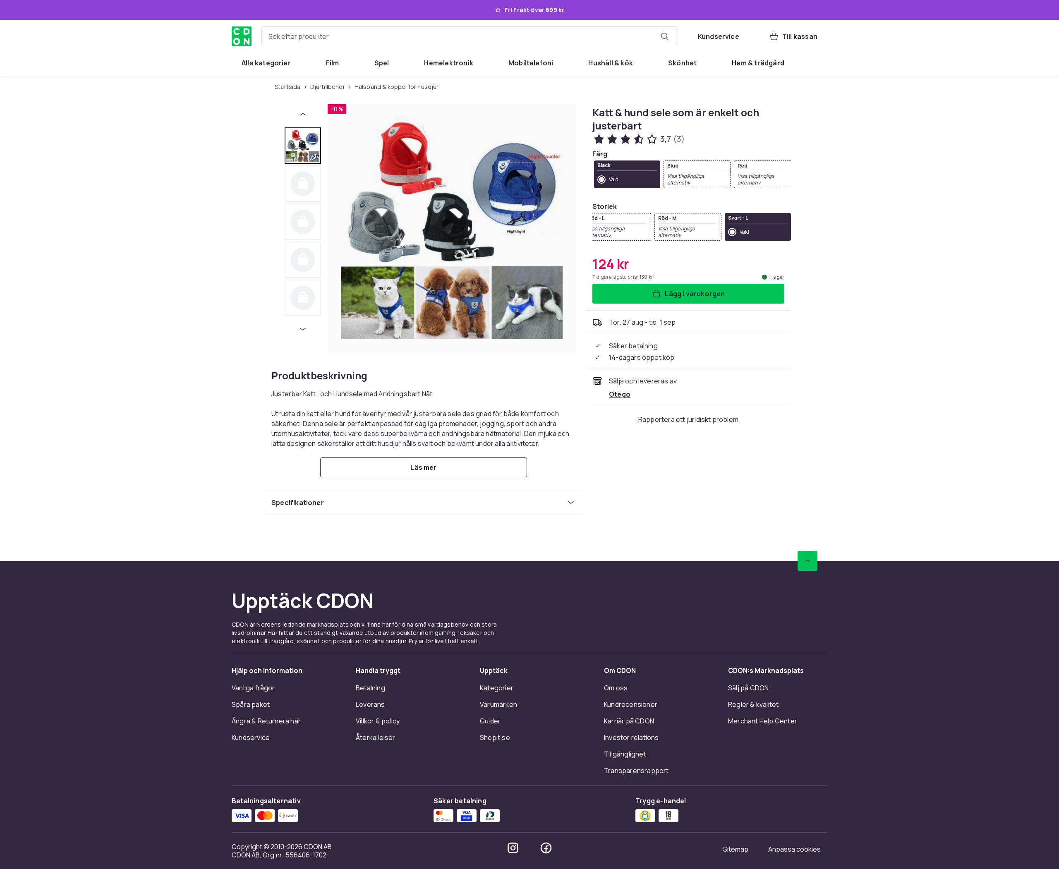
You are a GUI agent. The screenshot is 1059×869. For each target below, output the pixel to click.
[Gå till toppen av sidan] (807, 561)
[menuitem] (266, 63)
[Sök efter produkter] (665, 36)
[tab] (303, 145)
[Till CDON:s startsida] (242, 36)
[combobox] (469, 36)
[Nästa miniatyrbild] (303, 329)
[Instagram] (513, 847)
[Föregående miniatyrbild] (303, 114)
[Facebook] (546, 847)
